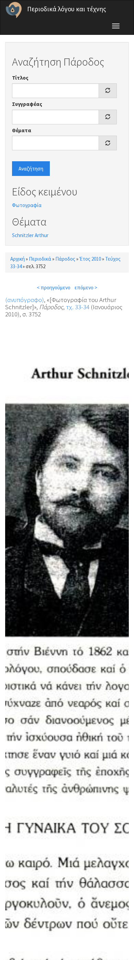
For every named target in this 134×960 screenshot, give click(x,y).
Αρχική (17, 259)
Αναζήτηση (31, 168)
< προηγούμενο (53, 287)
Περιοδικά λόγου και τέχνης (66, 9)
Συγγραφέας (27, 104)
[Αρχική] (13, 10)
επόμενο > (86, 287)
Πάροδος (65, 259)
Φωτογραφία (27, 205)
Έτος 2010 (90, 259)
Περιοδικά (40, 259)
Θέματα (21, 130)
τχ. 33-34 (77, 307)
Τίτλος (20, 77)
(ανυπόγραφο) (24, 300)
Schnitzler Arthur (30, 235)
